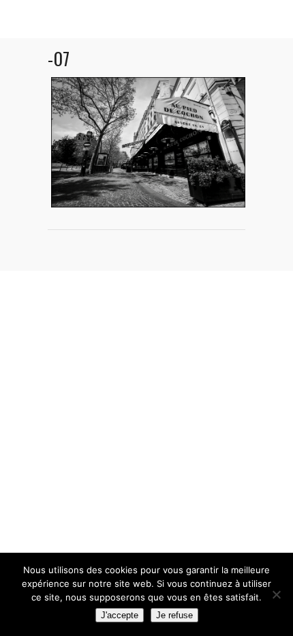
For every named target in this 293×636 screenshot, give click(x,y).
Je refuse (174, 615)
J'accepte (119, 615)
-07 (59, 58)
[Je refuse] (276, 594)
